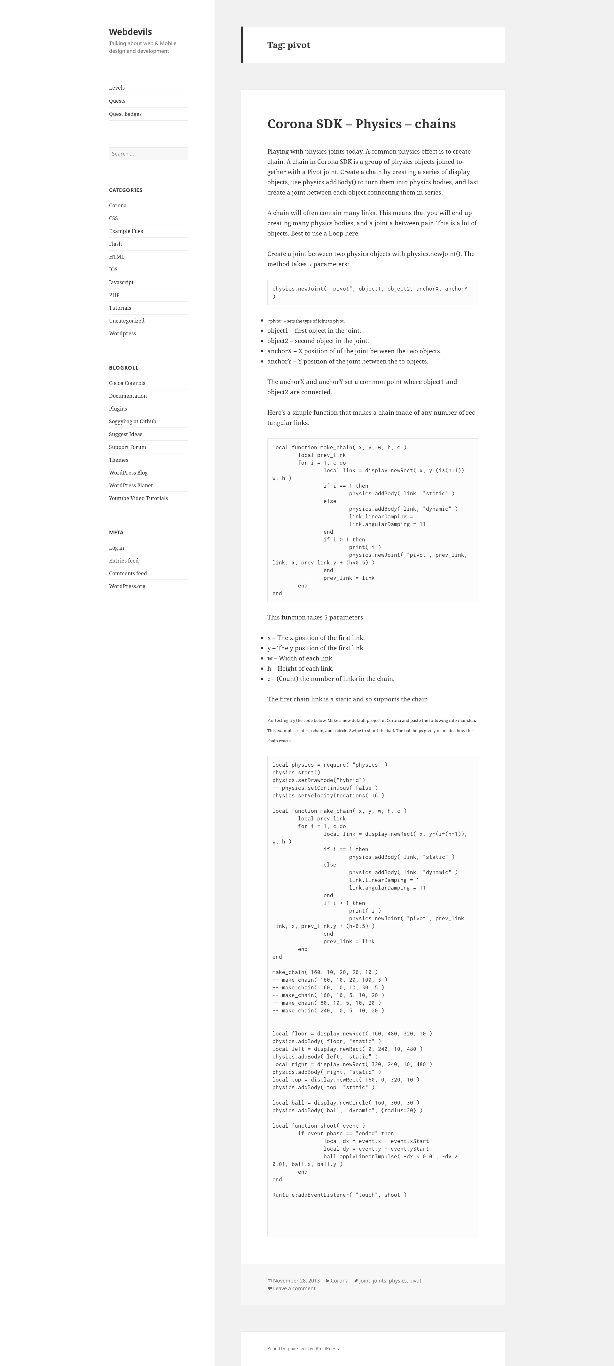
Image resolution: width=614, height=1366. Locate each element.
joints (379, 1280)
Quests (117, 100)
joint (364, 1280)
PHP (114, 295)
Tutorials (120, 307)
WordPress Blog (128, 472)
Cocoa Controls (127, 383)
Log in (116, 547)
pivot (415, 1280)
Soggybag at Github (132, 421)
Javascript (121, 282)
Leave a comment (294, 1288)
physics (398, 1280)
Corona (118, 205)
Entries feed (124, 560)
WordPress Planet (131, 485)
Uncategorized (127, 320)
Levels (117, 87)
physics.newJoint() (433, 254)
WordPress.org (127, 586)
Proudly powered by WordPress (303, 1348)
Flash (115, 243)
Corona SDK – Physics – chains (361, 123)
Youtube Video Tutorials (138, 498)
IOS (113, 269)
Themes (118, 459)
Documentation (128, 395)
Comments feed (128, 573)
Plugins (118, 408)
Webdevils (130, 31)
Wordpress (122, 333)
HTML (116, 256)
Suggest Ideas (125, 434)
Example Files (126, 231)
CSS (113, 218)
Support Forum (127, 447)
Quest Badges (125, 113)
